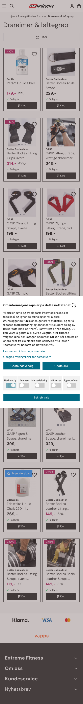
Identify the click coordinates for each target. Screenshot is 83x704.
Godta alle (61, 366)
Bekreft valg (41, 397)
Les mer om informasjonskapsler (24, 351)
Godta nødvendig (21, 366)
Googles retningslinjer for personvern (27, 357)
